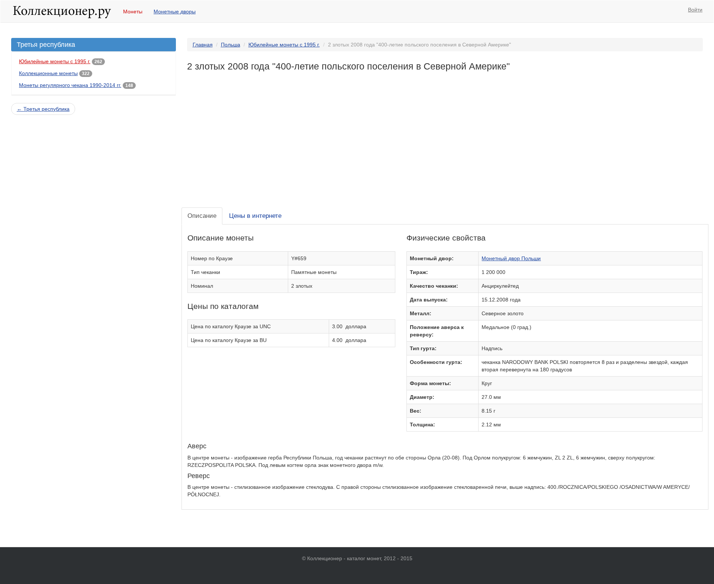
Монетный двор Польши (511, 258)
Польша (230, 45)
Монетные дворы (175, 11)
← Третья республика (43, 109)
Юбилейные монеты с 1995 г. (54, 61)
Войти (695, 10)
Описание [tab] (201, 215)
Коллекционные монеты (48, 73)
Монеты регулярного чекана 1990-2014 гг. (70, 85)
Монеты (132, 11)
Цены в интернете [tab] (255, 215)
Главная (203, 45)
